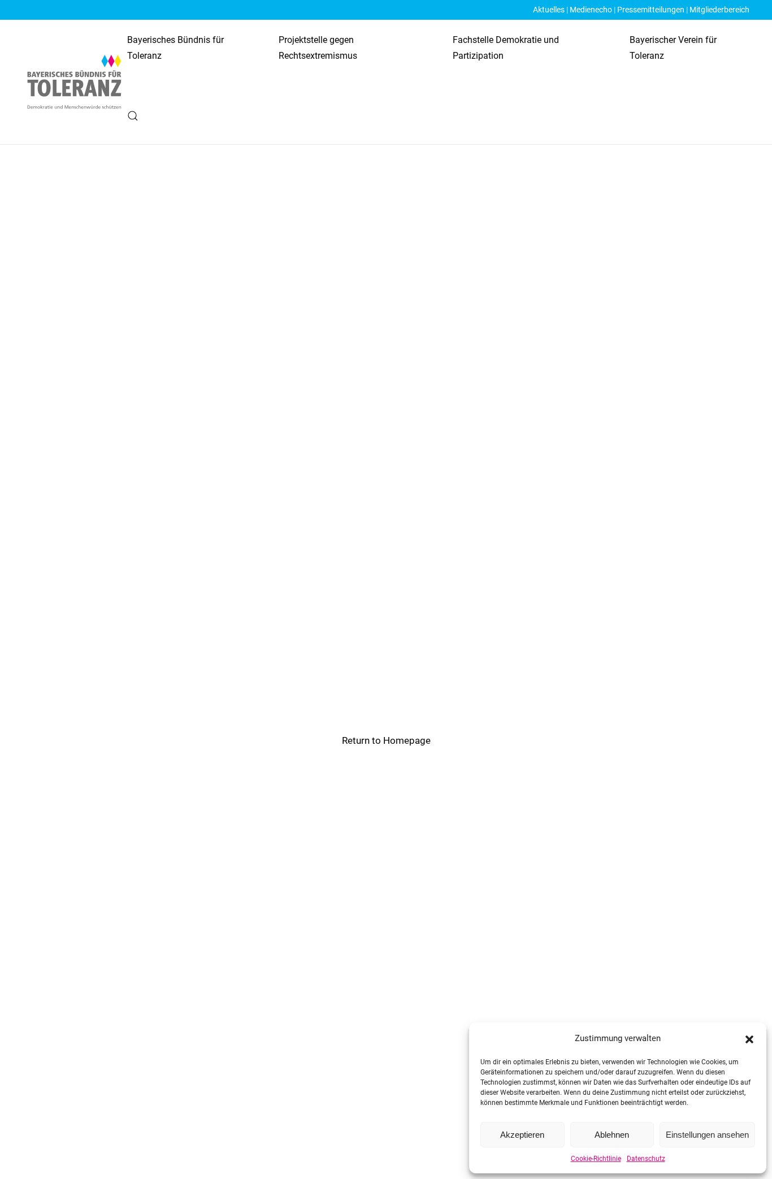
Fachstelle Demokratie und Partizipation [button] (506, 47)
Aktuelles (549, 9)
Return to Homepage (386, 740)
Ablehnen (612, 1134)
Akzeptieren (522, 1134)
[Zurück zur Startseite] (75, 82)
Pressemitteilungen (650, 9)
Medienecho (591, 9)
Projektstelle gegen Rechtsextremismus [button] (318, 47)
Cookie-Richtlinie (596, 1159)
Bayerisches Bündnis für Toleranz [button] (175, 47)
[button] (749, 1038)
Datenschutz (646, 1159)
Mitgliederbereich (719, 9)
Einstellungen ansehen (707, 1134)
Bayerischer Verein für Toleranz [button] (673, 47)
